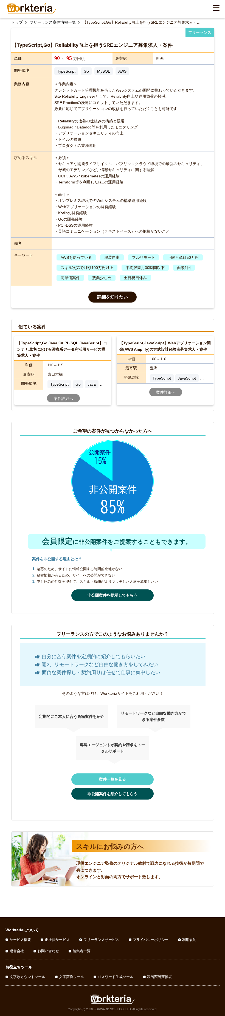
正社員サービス (57, 940)
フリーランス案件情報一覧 (53, 22)
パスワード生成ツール (115, 977)
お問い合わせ (48, 951)
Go (86, 71)
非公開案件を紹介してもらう (112, 794)
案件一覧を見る (112, 779)
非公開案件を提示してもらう (112, 595)
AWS (122, 71)
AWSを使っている (76, 257)
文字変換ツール (71, 977)
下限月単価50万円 (183, 257)
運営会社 (17, 951)
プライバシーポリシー (150, 940)
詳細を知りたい (112, 297)
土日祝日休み (135, 278)
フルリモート (143, 257)
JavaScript (187, 378)
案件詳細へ (63, 398)
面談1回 (184, 267)
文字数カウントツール (27, 977)
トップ (17, 22)
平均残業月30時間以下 (145, 267)
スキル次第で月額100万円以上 (87, 267)
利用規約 (189, 940)
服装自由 (112, 257)
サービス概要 (20, 940)
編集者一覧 (82, 951)
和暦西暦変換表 (159, 977)
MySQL (103, 71)
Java (92, 384)
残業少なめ (101, 278)
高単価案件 (70, 278)
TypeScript (66, 71)
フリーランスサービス (101, 940)
